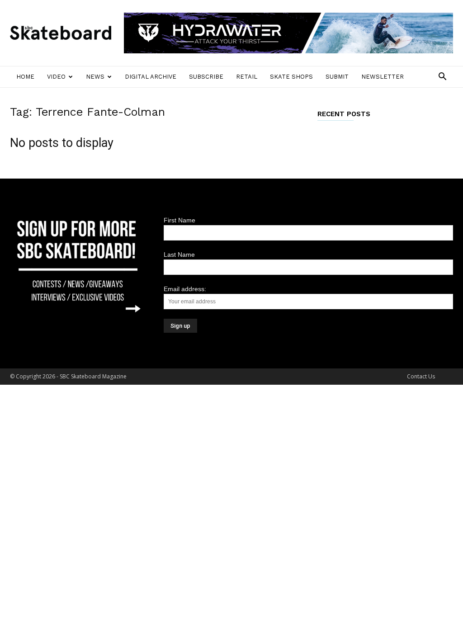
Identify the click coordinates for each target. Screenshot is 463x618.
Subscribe (206, 76)
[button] (442, 77)
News (95, 76)
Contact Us (421, 376)
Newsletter (382, 76)
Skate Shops (291, 76)
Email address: (185, 288)
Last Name (179, 254)
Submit (337, 76)
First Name (179, 220)
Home (25, 76)
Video (56, 76)
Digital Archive (150, 76)
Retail (246, 76)
